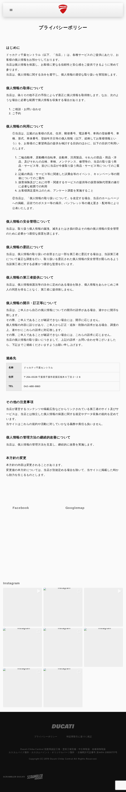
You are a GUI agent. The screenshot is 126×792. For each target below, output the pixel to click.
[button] (22, 607)
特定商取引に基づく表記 (79, 736)
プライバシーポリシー (45, 736)
